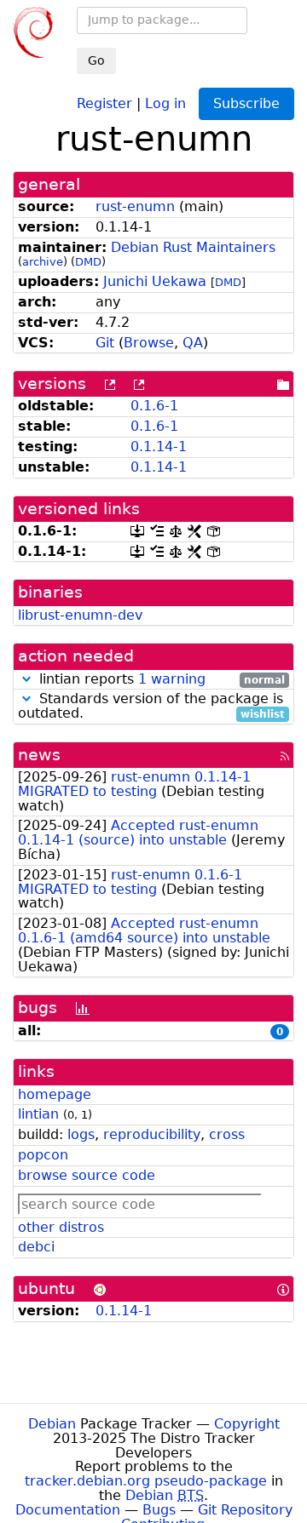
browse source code (86, 1175)
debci (36, 1247)
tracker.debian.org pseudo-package (146, 1481)
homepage (54, 1094)
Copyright (247, 1424)
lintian (38, 1114)
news (39, 754)
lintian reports (160, 680)
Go (96, 60)
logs (81, 1134)
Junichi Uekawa (154, 281)
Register (104, 102)
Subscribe (246, 103)
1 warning (172, 679)
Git (105, 343)
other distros (61, 1227)
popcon (43, 1155)
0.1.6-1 (154, 406)
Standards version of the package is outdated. (151, 706)
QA (192, 343)
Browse (149, 343)
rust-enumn (135, 206)
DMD (88, 261)
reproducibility (151, 1134)
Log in (165, 102)
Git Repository (245, 1510)
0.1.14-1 (158, 446)
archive (42, 261)
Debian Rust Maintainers (193, 247)
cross (227, 1134)
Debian (52, 1424)
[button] (26, 679)
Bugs (159, 1510)
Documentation (67, 1510)
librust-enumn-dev (80, 615)
